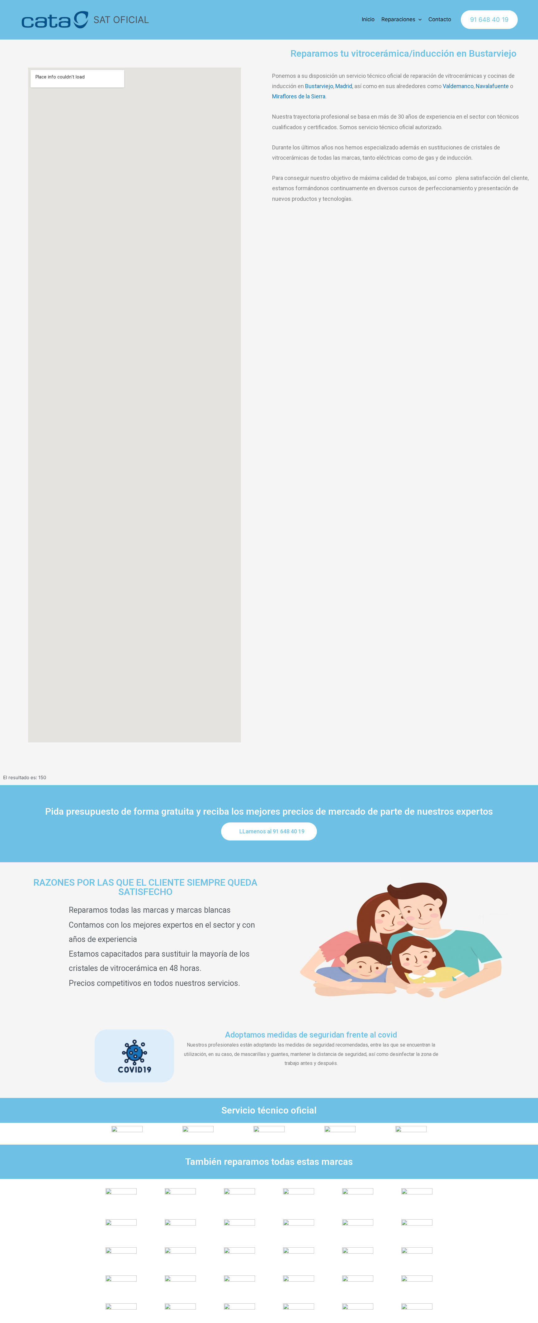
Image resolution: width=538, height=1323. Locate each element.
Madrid (343, 86)
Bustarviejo (319, 86)
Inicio (368, 19)
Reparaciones (398, 19)
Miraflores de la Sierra (298, 96)
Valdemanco (458, 86)
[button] (269, 831)
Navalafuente (492, 86)
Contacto (439, 19)
